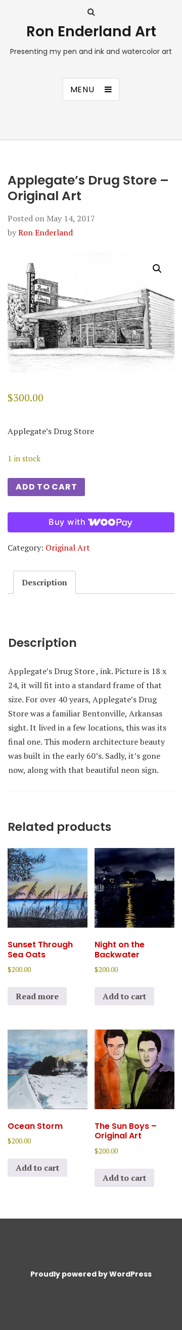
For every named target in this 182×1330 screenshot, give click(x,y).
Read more (37, 996)
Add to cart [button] (124, 996)
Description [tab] (44, 582)
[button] (157, 269)
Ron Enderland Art (91, 31)
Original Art (68, 547)
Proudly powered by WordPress (91, 1274)
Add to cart (46, 487)
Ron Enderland (45, 232)
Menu (82, 89)
